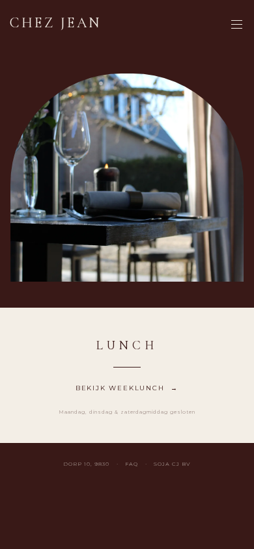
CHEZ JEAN (56, 23)
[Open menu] (236, 24)
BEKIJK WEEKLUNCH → (127, 388)
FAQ (131, 464)
